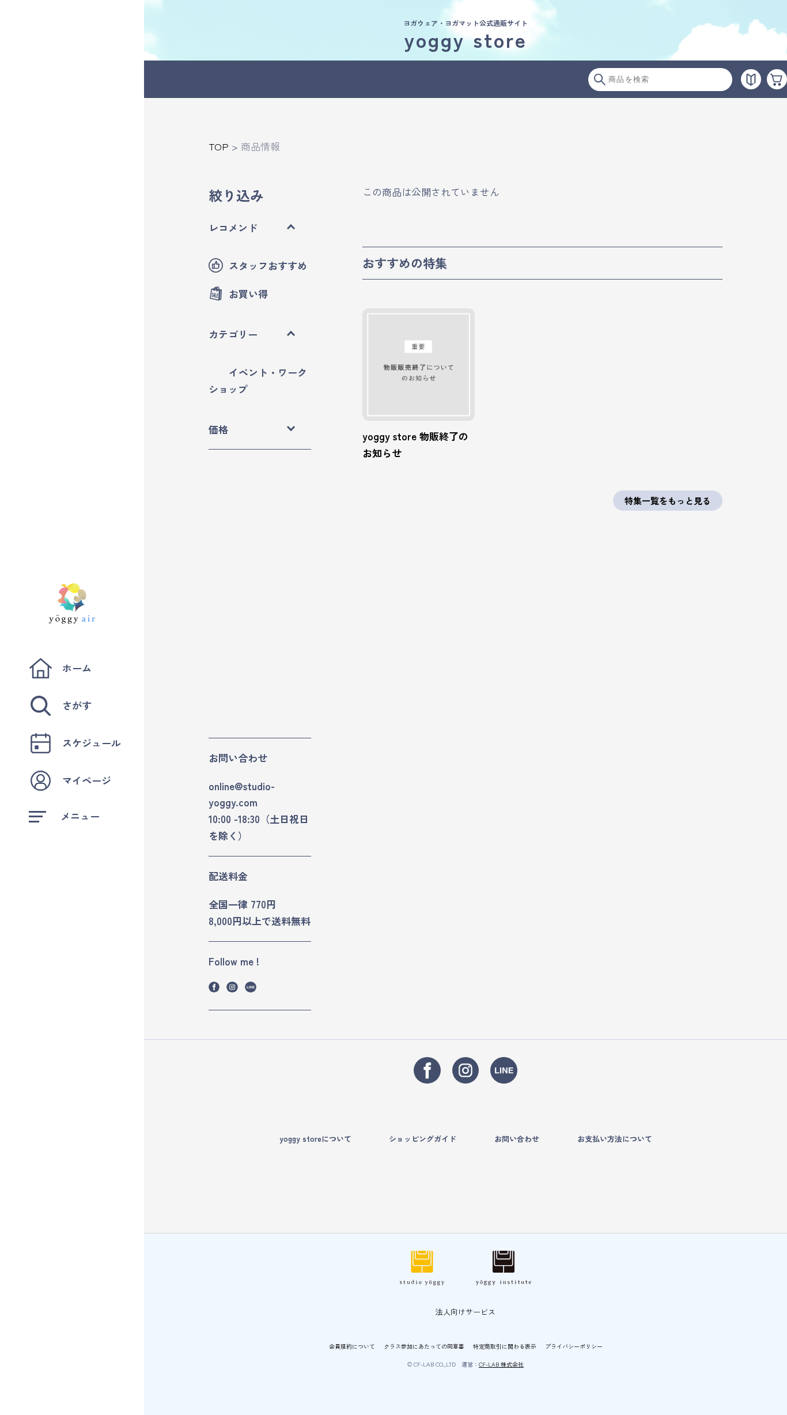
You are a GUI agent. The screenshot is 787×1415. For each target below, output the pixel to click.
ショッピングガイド (422, 1138)
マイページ (86, 780)
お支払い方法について (614, 1138)
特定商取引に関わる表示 (504, 1346)
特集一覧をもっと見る (668, 501)
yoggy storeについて (315, 1138)
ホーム (77, 668)
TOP (219, 146)
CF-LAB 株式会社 (501, 1364)
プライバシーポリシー (574, 1346)
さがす (77, 705)
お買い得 (248, 293)
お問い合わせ (516, 1138)
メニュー (80, 816)
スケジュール (91, 742)
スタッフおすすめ (268, 265)
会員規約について (352, 1346)
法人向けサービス (465, 1311)
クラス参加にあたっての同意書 (424, 1346)
